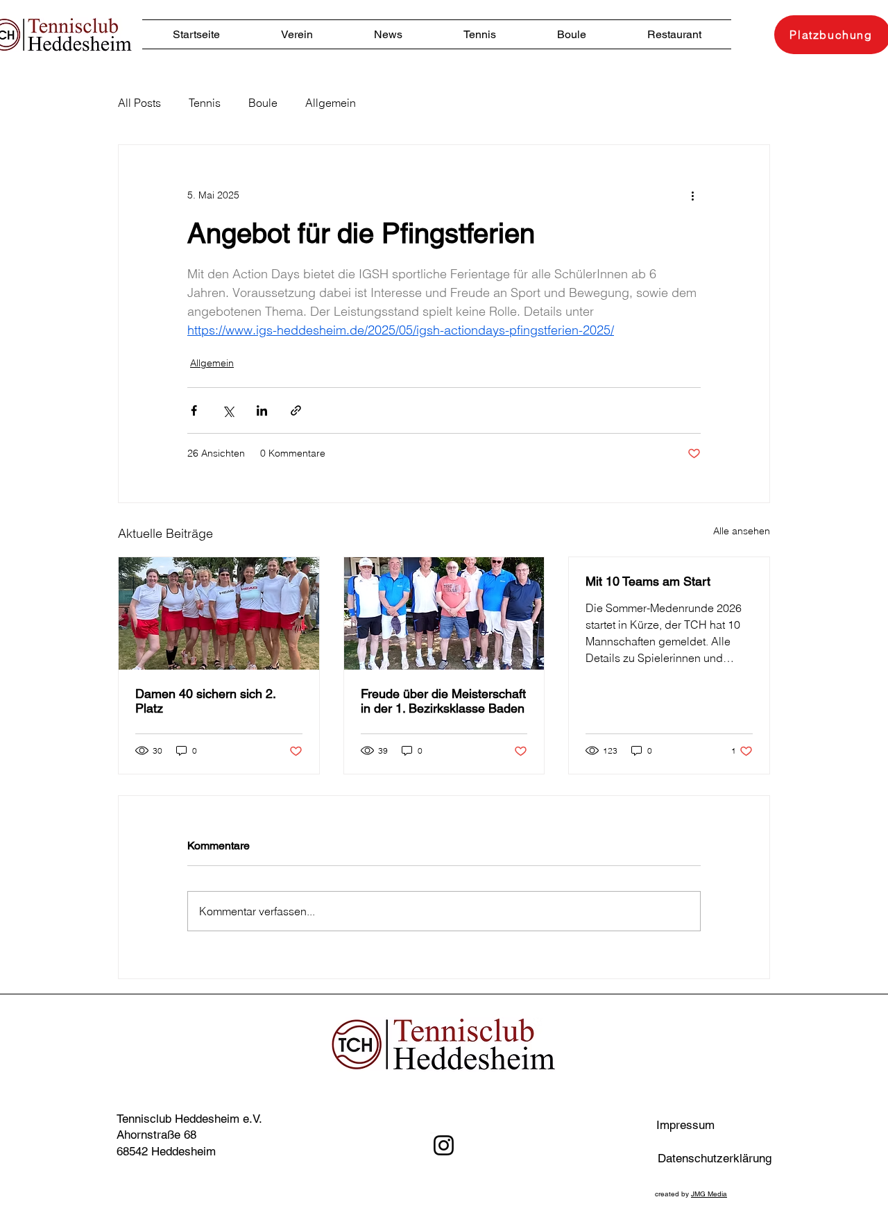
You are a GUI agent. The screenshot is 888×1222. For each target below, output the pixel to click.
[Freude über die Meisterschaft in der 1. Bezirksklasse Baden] (444, 613)
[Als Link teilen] (295, 410)
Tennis (205, 103)
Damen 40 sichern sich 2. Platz (205, 700)
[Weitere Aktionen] (692, 195)
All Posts (139, 103)
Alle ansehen (741, 531)
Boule (263, 103)
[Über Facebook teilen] (193, 410)
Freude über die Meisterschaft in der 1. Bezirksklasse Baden (443, 700)
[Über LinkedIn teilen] (261, 410)
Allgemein (330, 103)
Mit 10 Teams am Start (648, 581)
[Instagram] (443, 1145)
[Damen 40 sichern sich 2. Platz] (219, 613)
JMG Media (709, 1193)
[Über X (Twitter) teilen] (227, 410)
